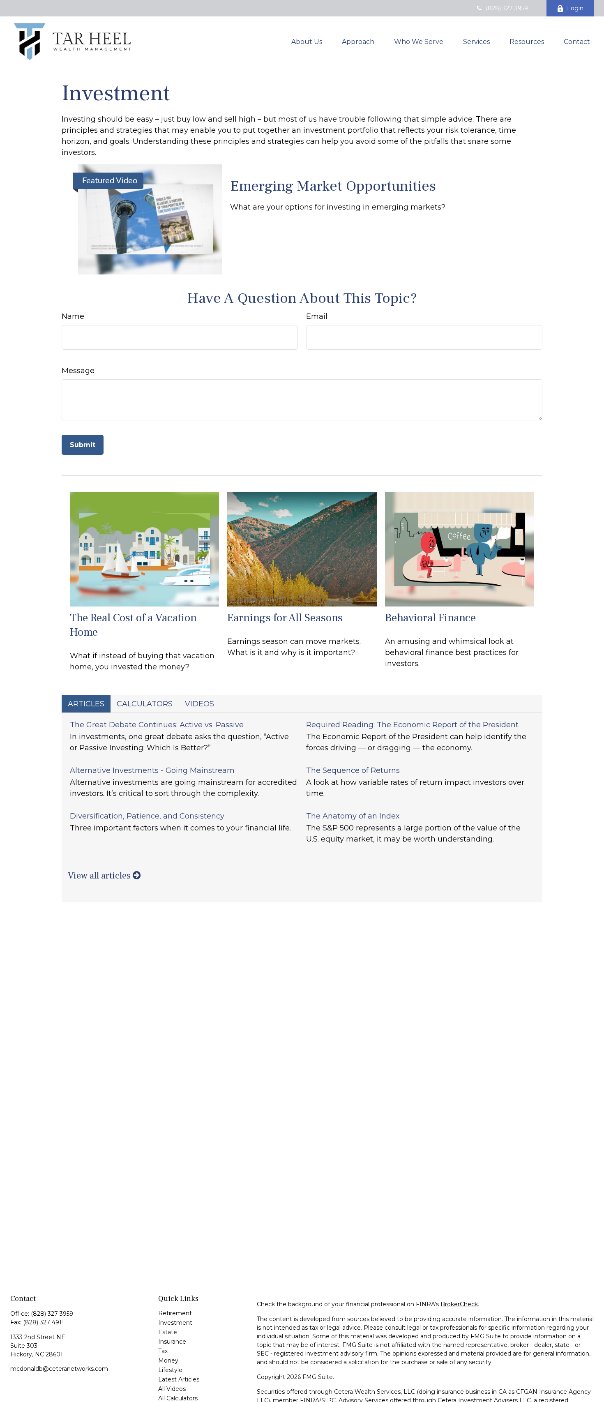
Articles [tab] (86, 703)
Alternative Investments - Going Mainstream (152, 770)
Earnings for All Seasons (285, 618)
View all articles (100, 875)
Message (78, 370)
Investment (175, 1322)
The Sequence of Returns (353, 770)
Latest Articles (178, 1379)
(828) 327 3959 (507, 8)
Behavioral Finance (430, 618)
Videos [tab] (199, 703)
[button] (307, 41)
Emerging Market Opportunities (333, 186)
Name (73, 316)
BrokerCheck (459, 1304)
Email (316, 316)
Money (168, 1360)
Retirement (175, 1313)
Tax (163, 1351)
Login (575, 8)
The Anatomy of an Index (353, 816)
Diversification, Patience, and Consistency (147, 816)
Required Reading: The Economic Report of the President (412, 724)
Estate (167, 1332)
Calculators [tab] (145, 703)
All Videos (172, 1389)
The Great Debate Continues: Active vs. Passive (157, 724)
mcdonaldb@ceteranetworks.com (59, 1368)
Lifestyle (170, 1370)
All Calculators (178, 1398)
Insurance (172, 1341)
